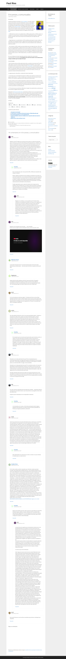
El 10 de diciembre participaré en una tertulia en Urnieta (51, 38)
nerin (12, 124)
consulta (54, 82)
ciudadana (55, 79)
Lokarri (37, 9)
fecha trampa (17, 26)
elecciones (49, 90)
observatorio (54, 100)
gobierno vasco (33, 123)
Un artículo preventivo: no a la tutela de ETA (20, 114)
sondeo (32, 24)
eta (30, 123)
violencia (15, 124)
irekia (37, 123)
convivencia (50, 83)
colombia (49, 80)
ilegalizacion (53, 94)
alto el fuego (11, 123)
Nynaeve (50, 52)
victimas (50, 108)
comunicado (30, 65)
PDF (9, 31)
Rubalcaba (55, 106)
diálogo (54, 88)
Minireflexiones (51, 122)
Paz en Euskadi (13, 9)
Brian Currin (16, 123)
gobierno (50, 93)
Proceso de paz (51, 105)
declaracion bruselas (54, 83)
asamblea (56, 76)
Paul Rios (11, 3)
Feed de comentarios (52, 152)
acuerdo (49, 76)
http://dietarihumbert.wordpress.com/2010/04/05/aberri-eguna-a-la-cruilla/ (24, 498)
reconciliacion (51, 106)
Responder (11, 162)
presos (54, 103)
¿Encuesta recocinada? (15, 112)
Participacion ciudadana (53, 125)
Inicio (8, 9)
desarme (54, 86)
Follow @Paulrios (51, 18)
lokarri (53, 99)
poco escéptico (24, 21)
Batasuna (52, 77)
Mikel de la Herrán (15, 259)
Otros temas (32, 9)
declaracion (23, 123)
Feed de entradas (51, 150)
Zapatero (49, 109)
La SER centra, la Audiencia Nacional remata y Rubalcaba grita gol (24, 113)
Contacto (41, 9)
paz (51, 103)
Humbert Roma (14, 464)
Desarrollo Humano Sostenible (23, 9)
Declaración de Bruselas (18, 91)
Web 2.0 (49, 129)
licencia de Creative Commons (36, 657)
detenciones (27, 123)
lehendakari (50, 99)
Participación (51, 102)
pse (55, 105)
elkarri (52, 90)
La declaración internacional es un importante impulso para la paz (20, 125)
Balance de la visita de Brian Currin (18, 118)
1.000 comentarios (12, 126)
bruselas (19, 123)
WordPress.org (51, 153)
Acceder (49, 149)
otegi (56, 100)
